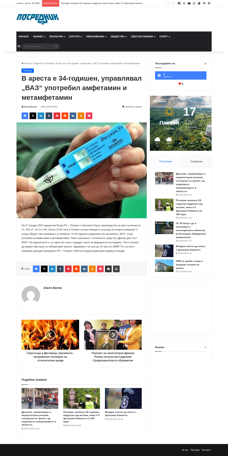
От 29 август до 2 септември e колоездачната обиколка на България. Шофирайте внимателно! (191, 230)
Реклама (195, 450)
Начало (24, 36)
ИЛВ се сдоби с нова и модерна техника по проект (189, 264)
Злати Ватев (30, 107)
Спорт (164, 36)
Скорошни (196, 161)
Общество (117, 36)
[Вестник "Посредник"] (37, 19)
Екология (56, 36)
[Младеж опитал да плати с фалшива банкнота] (123, 398)
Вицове (159, 347)
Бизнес (38, 36)
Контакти (206, 450)
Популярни (165, 161)
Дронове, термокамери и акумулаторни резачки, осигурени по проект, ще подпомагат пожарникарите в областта (39, 418)
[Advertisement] (180, 309)
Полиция (49, 63)
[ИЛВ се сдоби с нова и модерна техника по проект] (164, 265)
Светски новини (142, 36)
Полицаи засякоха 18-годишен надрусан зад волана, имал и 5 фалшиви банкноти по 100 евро (108, 3)
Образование (95, 36)
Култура (74, 36)
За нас (185, 450)
